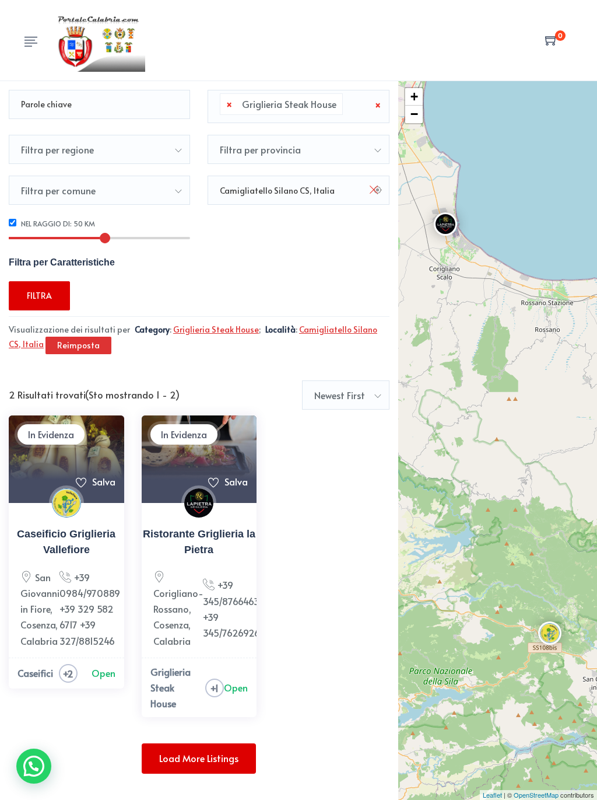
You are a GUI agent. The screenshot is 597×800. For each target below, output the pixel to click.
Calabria (39, 640)
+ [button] (414, 96)
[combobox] (298, 106)
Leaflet (492, 794)
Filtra (39, 295)
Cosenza (37, 624)
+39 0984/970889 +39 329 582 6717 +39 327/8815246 (89, 609)
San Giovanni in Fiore (39, 593)
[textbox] (349, 104)
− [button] (414, 114)
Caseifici (35, 672)
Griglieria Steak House (170, 687)
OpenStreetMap (536, 794)
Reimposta (78, 345)
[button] (33, 766)
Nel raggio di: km (57, 223)
